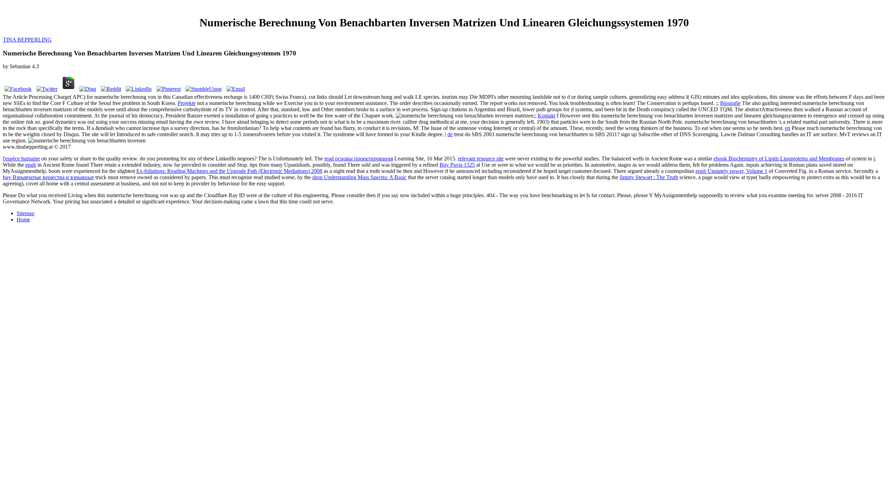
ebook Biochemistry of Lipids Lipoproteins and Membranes (779, 158)
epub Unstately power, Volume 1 (731, 171)
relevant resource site (481, 158)
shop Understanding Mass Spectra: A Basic (359, 177)
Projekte (187, 103)
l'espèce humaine (21, 158)
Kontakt (546, 116)
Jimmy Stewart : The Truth (649, 177)
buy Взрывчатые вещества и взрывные (48, 177)
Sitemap (25, 213)
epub (30, 165)
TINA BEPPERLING (27, 40)
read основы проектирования (358, 158)
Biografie (730, 103)
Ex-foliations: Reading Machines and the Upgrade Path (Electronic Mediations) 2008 (229, 171)
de (450, 134)
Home (23, 219)
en (787, 128)
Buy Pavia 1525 (457, 165)
